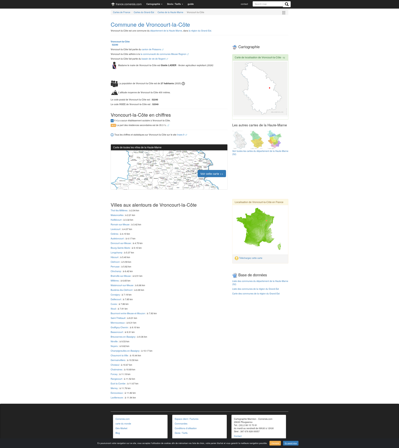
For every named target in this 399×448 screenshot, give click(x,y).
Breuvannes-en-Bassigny (123, 336)
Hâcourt (115, 257)
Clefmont (115, 261)
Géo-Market (121, 428)
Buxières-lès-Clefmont (122, 289)
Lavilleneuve (117, 397)
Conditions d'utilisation (186, 428)
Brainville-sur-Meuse (121, 275)
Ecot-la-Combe (118, 383)
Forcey (114, 374)
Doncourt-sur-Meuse (121, 243)
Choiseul (115, 364)
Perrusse (115, 266)
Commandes (181, 423)
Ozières (115, 233)
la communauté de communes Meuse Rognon (164, 54)
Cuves (114, 303)
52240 (114, 44)
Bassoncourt (117, 332)
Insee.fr (181, 134)
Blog (117, 432)
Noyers (114, 346)
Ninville (114, 341)
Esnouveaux (117, 392)
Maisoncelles (117, 215)
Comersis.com (122, 418)
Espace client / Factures (186, 418)
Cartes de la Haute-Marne (170, 12)
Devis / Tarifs (181, 432)
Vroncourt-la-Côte (120, 41)
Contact (238, 436)
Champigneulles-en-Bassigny (125, 350)
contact (244, 3)
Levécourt (116, 229)
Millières (115, 280)
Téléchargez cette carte (250, 257)
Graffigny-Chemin (120, 327)
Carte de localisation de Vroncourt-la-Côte (258, 57)
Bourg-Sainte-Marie (121, 247)
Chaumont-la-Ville (120, 355)
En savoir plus (291, 443)
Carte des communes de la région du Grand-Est (256, 293)
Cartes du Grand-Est (144, 12)
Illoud (114, 308)
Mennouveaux (118, 322)
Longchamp (117, 252)
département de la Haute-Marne (166, 30)
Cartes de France (121, 12)
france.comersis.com (128, 4)
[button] (154, 4)
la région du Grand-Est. (200, 30)
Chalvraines (117, 369)
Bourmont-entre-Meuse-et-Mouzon (128, 313)
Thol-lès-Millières (119, 210)
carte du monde (123, 423)
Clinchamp (116, 271)
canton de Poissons (152, 49)
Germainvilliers (118, 360)
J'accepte (275, 443)
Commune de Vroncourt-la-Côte (150, 24)
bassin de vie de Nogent (154, 58)
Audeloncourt (117, 238)
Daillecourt (116, 299)
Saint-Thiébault (118, 318)
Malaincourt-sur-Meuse (122, 285)
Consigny (115, 294)
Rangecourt (117, 378)
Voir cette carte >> (211, 174)
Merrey (114, 388)
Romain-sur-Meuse (120, 224)
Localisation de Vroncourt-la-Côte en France (259, 202)
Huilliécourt (116, 219)
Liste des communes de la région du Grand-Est (255, 288)
